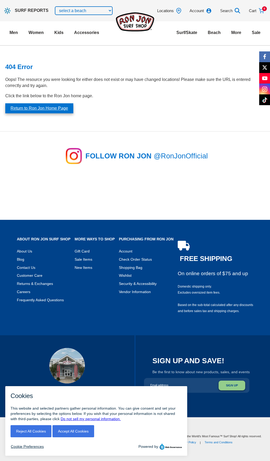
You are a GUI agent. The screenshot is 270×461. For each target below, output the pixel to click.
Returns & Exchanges (35, 284)
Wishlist (125, 276)
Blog (20, 259)
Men (13, 32)
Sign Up (232, 385)
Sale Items (83, 259)
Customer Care (29, 276)
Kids (59, 32)
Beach (214, 32)
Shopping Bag (130, 268)
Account (125, 251)
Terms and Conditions (219, 442)
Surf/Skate (186, 32)
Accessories (86, 32)
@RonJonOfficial (181, 156)
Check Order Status (135, 259)
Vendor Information (135, 292)
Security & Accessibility (138, 284)
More (236, 32)
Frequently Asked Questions (40, 300)
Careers (23, 292)
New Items (83, 268)
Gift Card (82, 251)
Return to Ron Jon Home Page (39, 108)
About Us (24, 251)
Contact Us (26, 268)
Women (36, 32)
